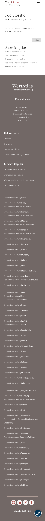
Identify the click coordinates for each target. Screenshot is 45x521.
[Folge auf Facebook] (31, 502)
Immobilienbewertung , (17, 285)
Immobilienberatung (13, 296)
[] (38, 516)
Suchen (36, 40)
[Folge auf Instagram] (13, 502)
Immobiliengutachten (15, 324)
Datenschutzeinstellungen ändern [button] (17, 154)
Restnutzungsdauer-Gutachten (18, 206)
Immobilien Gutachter (16, 299)
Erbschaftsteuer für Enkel (14, 55)
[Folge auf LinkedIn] (19, 502)
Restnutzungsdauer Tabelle (15, 52)
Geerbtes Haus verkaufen (14, 66)
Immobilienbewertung (15, 197)
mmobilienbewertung (17, 469)
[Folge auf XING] (25, 502)
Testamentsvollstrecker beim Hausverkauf (21, 63)
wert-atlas (14, 19)
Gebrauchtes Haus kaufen (15, 59)
